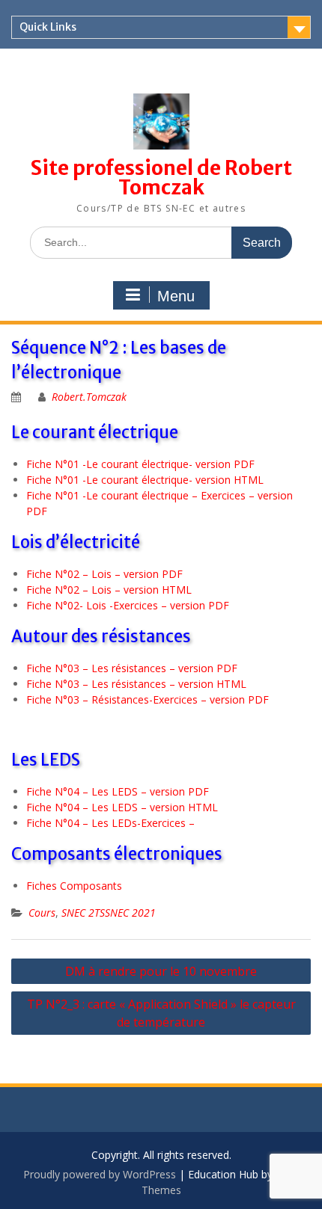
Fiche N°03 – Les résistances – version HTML (136, 684)
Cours (41, 912)
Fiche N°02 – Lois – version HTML (109, 589)
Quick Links (47, 27)
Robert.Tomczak (89, 397)
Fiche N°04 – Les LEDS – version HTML (122, 807)
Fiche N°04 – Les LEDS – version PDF (117, 791)
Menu (176, 296)
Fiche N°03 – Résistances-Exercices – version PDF (147, 699)
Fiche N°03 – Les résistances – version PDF (131, 668)
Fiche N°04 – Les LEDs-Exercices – (110, 823)
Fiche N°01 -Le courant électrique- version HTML (145, 480)
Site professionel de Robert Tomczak (161, 178)
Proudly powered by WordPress (99, 1174)
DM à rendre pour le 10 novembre (161, 971)
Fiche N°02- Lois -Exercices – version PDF (127, 605)
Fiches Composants (74, 886)
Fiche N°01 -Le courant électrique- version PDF (140, 464)
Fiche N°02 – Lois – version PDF (104, 574)
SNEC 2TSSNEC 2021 (108, 912)
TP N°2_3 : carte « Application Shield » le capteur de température (161, 1013)
